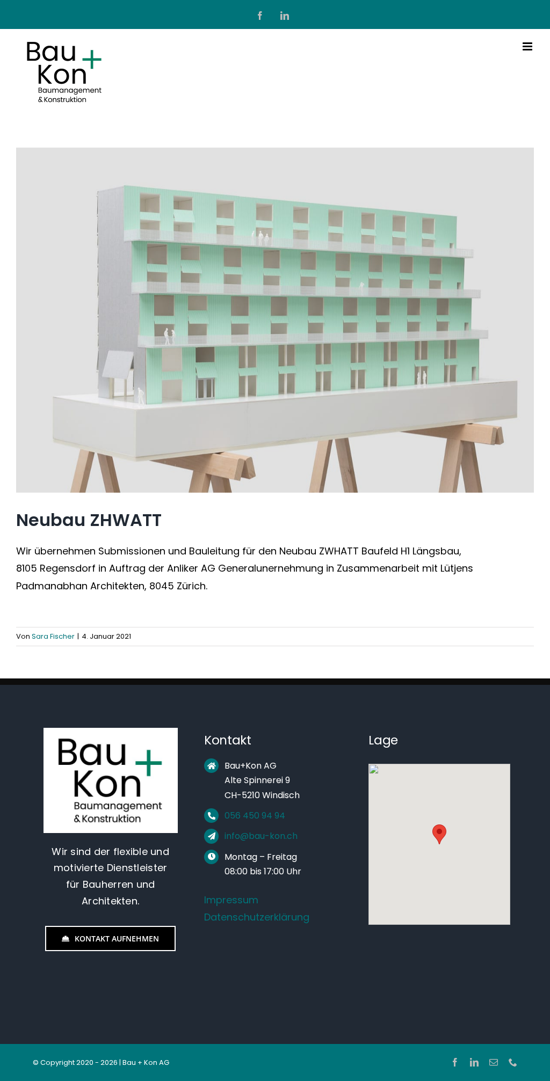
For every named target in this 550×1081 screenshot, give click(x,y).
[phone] (513, 1062)
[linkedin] (474, 1062)
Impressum (231, 900)
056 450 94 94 (255, 815)
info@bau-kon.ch (261, 836)
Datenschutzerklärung (256, 917)
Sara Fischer (53, 636)
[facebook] (455, 1062)
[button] (439, 834)
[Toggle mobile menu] (528, 46)
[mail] (493, 1062)
